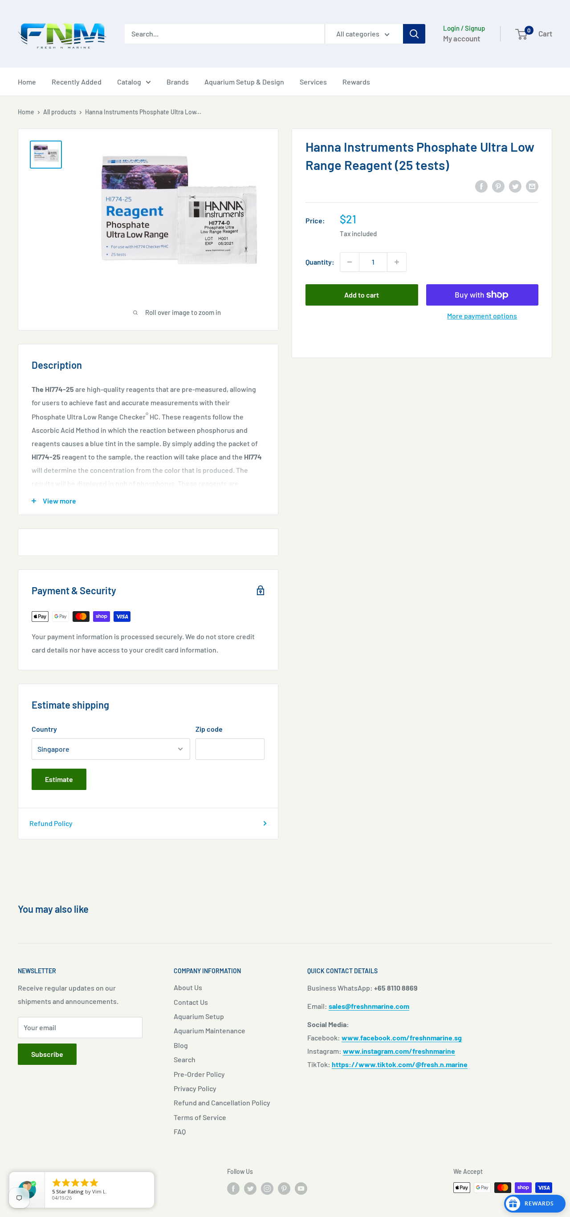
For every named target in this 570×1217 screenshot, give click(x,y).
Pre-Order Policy (199, 1074)
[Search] (414, 34)
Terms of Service (200, 1117)
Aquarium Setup (199, 1016)
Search (184, 1059)
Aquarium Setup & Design (244, 81)
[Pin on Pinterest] (498, 186)
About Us (188, 987)
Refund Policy (51, 823)
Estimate (59, 779)
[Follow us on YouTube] (301, 1188)
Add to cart (361, 294)
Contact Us (191, 1002)
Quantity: (319, 262)
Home (27, 81)
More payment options (482, 315)
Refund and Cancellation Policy (222, 1102)
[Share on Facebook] (481, 186)
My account (461, 38)
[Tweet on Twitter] (515, 186)
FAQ (180, 1131)
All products (59, 112)
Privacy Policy (195, 1088)
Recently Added (77, 81)
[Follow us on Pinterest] (284, 1188)
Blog (181, 1045)
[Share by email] (532, 186)
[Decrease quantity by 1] (349, 262)
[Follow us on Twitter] (250, 1188)
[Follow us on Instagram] (267, 1188)
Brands (178, 81)
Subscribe (47, 1054)
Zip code (209, 729)
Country (44, 729)
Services (313, 81)
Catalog (129, 81)
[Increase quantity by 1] (396, 262)
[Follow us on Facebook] (233, 1188)
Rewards (356, 81)
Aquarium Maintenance (209, 1030)
